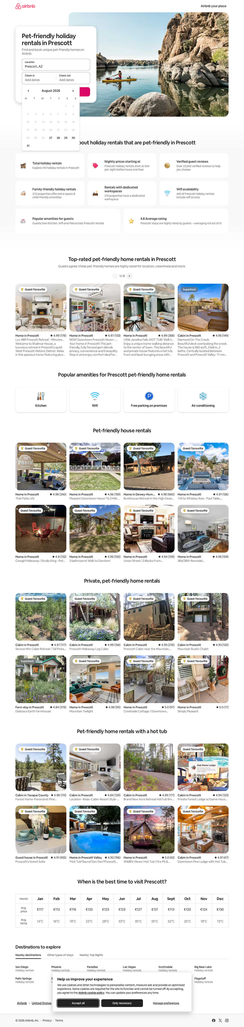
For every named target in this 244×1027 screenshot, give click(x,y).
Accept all (78, 1003)
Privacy (47, 1020)
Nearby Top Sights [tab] (91, 955)
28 (58, 138)
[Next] (129, 276)
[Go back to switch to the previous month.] (28, 91)
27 (50, 138)
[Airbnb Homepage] (25, 6)
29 (65, 138)
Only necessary (122, 1003)
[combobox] (56, 66)
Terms (59, 1020)
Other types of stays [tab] (60, 955)
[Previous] (115, 276)
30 (73, 138)
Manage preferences (166, 1003)
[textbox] (39, 80)
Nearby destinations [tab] (28, 955)
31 (28, 145)
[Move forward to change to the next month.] (73, 91)
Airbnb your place (213, 6)
